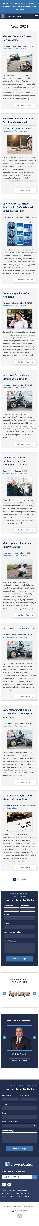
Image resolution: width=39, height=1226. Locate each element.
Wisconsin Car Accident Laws (19, 628)
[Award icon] (19, 988)
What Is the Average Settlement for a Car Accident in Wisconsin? (15, 461)
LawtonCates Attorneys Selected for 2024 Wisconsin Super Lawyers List (18, 207)
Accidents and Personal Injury (15, 49)
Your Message (10, 941)
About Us (12, 1190)
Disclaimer (25, 1196)
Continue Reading (25, 105)
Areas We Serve (7, 1193)
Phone (6, 914)
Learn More (19, 9)
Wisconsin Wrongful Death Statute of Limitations (18, 797)
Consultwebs (23, 1211)
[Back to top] (19, 1216)
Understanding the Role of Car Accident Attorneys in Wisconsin (17, 713)
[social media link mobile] (4, 1185)
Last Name (24, 906)
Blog (17, 1193)
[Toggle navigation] (36, 16)
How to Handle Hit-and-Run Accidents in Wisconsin (18, 120)
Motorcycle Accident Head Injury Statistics (17, 544)
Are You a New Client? (13, 932)
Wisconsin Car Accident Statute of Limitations (16, 377)
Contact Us (25, 1193)
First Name (8, 906)
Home (4, 1190)
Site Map (5, 1196)
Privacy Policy (15, 1196)
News (34, 217)
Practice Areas (22, 1190)
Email (6, 923)
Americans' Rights (10, 808)
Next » (24, 879)
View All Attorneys (19, 1061)
